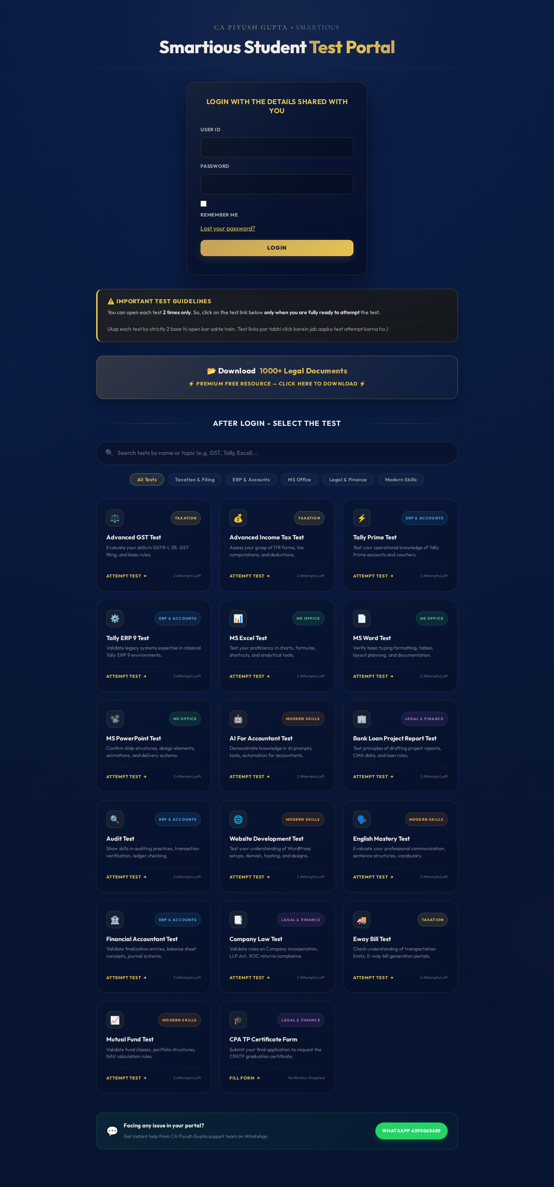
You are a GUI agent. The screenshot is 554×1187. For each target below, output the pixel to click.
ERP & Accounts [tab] (251, 479)
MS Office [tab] (299, 479)
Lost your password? (227, 228)
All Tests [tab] (147, 479)
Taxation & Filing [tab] (194, 479)
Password (215, 166)
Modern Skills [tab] (401, 479)
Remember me (219, 215)
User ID (210, 129)
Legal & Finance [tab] (348, 479)
